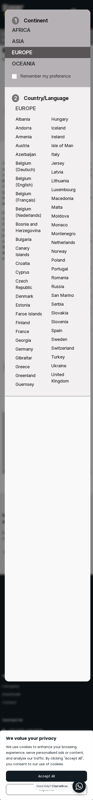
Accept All (46, 776)
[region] (46, 765)
